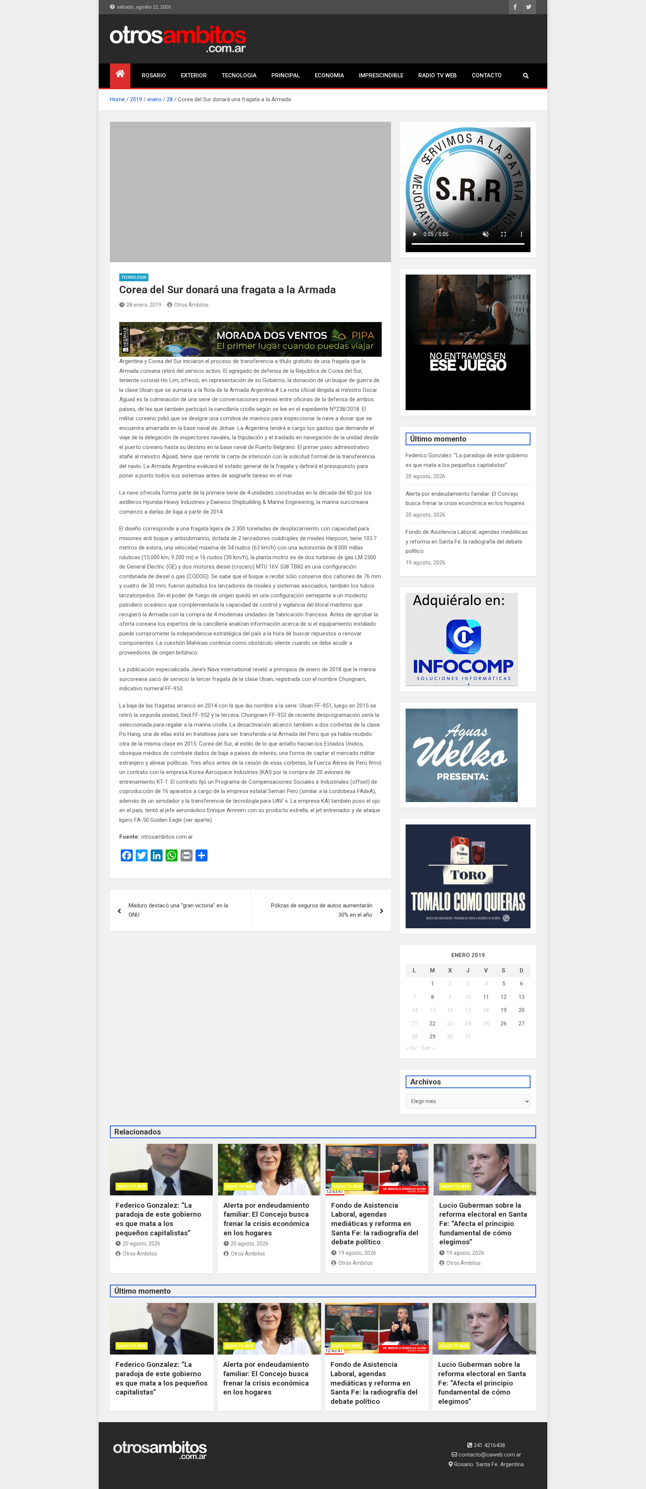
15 (433, 1010)
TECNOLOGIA (239, 75)
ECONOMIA (329, 75)
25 (486, 1023)
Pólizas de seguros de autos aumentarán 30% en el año (321, 910)
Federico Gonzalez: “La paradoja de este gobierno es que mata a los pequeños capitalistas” (158, 1219)
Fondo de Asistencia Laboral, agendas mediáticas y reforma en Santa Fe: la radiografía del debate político (467, 541)
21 (415, 1023)
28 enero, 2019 (144, 305)
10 (468, 997)
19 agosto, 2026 (357, 1253)
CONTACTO (487, 75)
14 (415, 1010)
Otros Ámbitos (191, 305)
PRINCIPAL (285, 75)
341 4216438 (488, 1445)
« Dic (411, 1048)
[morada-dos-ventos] (250, 326)
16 (450, 1010)
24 (468, 1023)
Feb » (428, 1048)
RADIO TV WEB (437, 75)
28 (415, 1036)
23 (450, 1023)
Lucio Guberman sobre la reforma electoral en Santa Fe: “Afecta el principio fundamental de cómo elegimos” (483, 1224)
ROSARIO (154, 75)
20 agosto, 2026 (141, 1244)
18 (486, 1010)
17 (468, 1010)
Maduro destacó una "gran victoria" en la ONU (178, 910)
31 (468, 1036)
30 (450, 1036)
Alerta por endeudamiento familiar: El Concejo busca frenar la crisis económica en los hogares (266, 1219)
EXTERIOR (194, 75)
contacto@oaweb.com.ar (489, 1454)
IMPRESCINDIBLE (381, 75)
